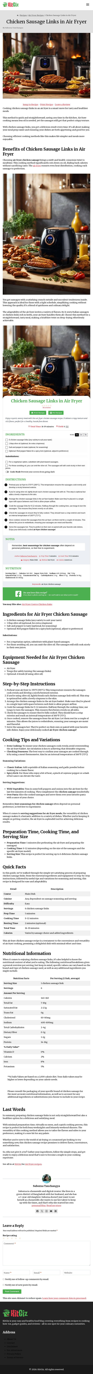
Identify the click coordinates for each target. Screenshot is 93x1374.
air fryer (37, 165)
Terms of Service (15, 1357)
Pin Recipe (57, 413)
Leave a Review (62, 104)
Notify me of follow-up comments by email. (27, 1279)
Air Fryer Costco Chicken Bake (37, 604)
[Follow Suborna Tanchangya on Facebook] (37, 1211)
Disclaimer (12, 1346)
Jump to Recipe (30, 104)
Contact (11, 1343)
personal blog (39, 1205)
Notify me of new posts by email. (21, 1285)
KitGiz (18, 1164)
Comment (10, 1243)
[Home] (17, 15)
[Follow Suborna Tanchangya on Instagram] (46, 1211)
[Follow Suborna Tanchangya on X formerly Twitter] (42, 1211)
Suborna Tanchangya (14, 28)
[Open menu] (87, 4)
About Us (11, 1339)
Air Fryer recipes (33, 1164)
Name (7, 1272)
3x (86, 435)
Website (68, 1272)
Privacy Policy (14, 1354)
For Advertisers (14, 1350)
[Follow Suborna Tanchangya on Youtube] (51, 1211)
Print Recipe (46, 104)
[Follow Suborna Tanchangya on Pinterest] (56, 1211)
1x (77, 435)
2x (81, 435)
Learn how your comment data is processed (64, 1298)
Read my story (54, 1205)
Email (38, 1272)
